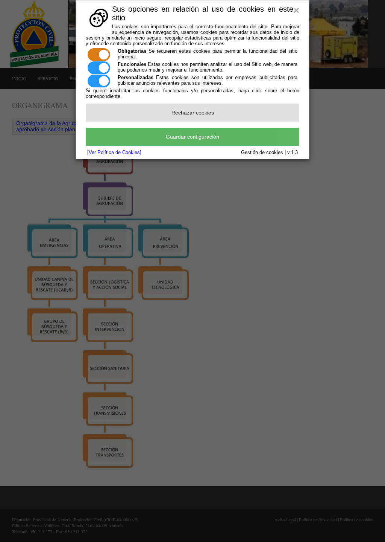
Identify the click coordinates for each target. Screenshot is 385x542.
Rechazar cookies (192, 113)
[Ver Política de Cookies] (114, 152)
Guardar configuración (192, 137)
